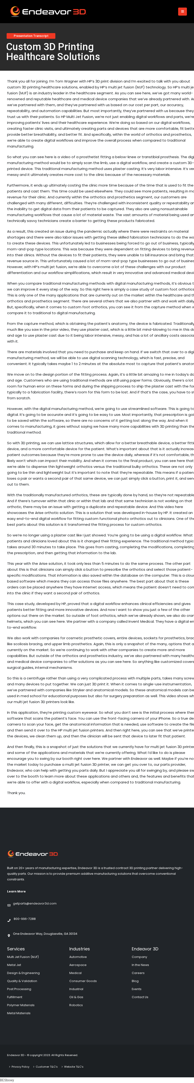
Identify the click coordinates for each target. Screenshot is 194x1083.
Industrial (76, 989)
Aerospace (78, 965)
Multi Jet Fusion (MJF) (23, 957)
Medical (75, 973)
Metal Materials (19, 1013)
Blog (135, 981)
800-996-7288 (25, 919)
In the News (140, 965)
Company (139, 957)
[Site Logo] (48, 12)
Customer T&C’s (47, 1067)
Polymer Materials (21, 1005)
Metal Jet (14, 965)
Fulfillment (14, 997)
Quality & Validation (22, 981)
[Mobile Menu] (182, 12)
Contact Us (140, 997)
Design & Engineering (23, 973)
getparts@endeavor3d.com (35, 903)
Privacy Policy (20, 1067)
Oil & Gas (76, 997)
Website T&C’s (74, 1067)
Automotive (78, 957)
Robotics (76, 1005)
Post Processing (19, 989)
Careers (138, 973)
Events (136, 989)
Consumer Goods (83, 981)
